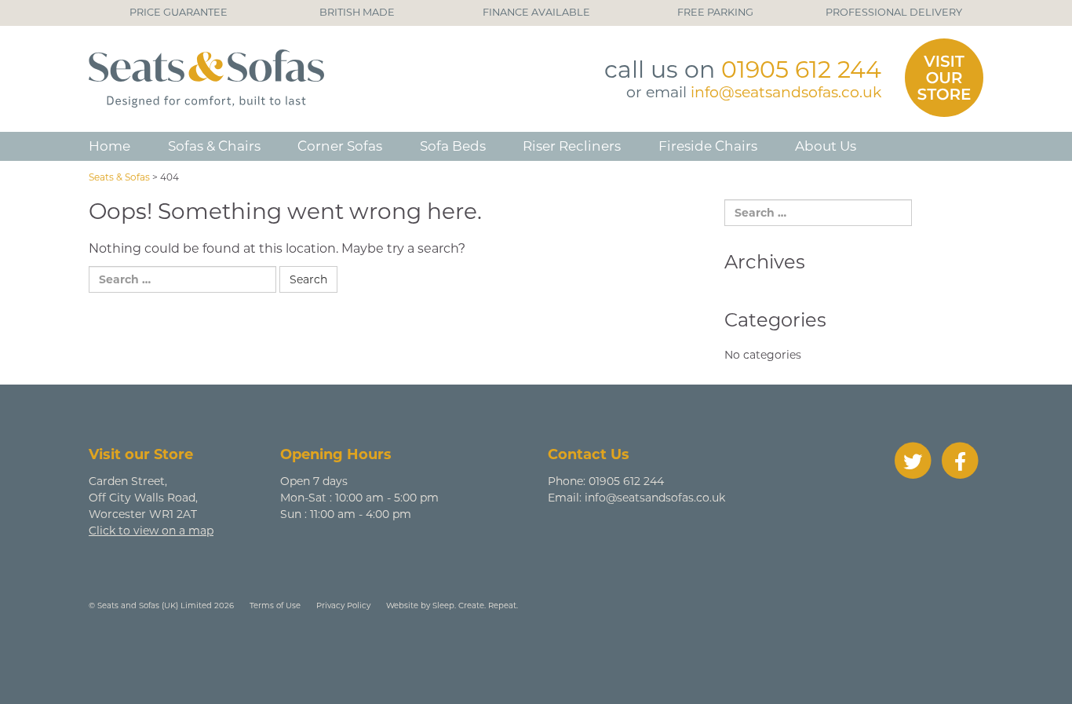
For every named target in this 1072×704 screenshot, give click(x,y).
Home (109, 146)
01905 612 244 (801, 69)
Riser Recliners (572, 146)
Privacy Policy (343, 605)
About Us (825, 146)
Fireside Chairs (707, 146)
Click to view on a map (151, 530)
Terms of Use (275, 605)
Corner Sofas (339, 146)
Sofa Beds (453, 146)
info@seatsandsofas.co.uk (786, 92)
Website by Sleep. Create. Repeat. (452, 605)
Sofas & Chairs (214, 146)
